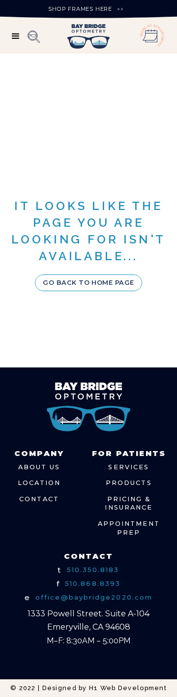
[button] (16, 36)
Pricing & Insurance (128, 503)
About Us (39, 467)
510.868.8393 (92, 583)
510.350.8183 (93, 570)
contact (39, 499)
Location (39, 482)
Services (128, 467)
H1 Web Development (128, 688)
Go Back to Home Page (88, 282)
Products (129, 482)
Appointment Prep (129, 528)
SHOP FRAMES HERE (80, 8)
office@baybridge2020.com (93, 597)
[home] (88, 36)
